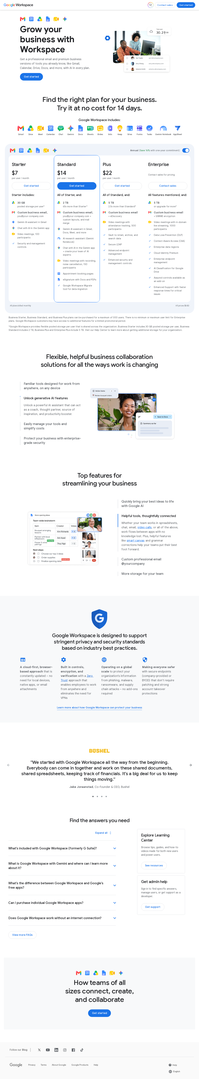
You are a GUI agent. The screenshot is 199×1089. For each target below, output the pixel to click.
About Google (59, 1065)
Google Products (79, 1065)
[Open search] (150, 5)
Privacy (31, 1065)
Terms (44, 1065)
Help (96, 1065)
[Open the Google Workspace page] (19, 5)
